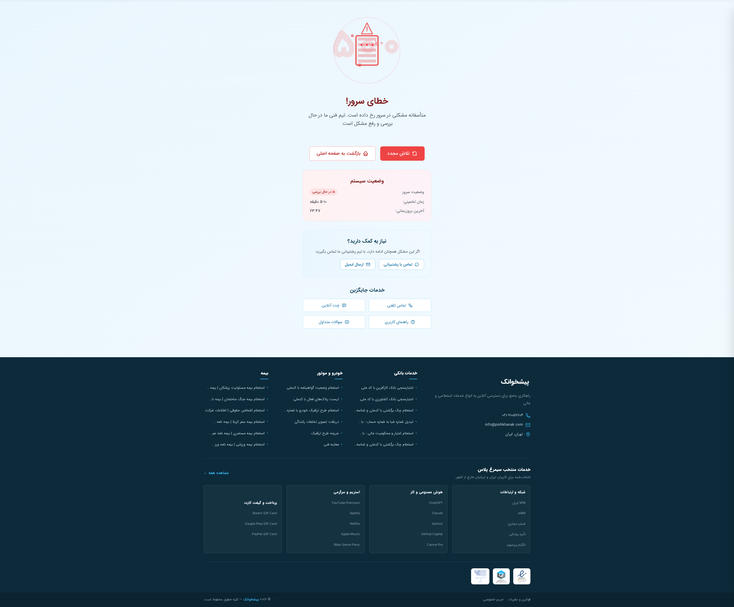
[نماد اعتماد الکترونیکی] (521, 576)
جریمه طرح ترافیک (325, 433)
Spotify (355, 513)
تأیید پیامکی (517, 534)
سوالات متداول (331, 322)
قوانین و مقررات (519, 599)
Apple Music (350, 534)
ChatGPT (436, 503)
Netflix (355, 524)
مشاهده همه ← (216, 473)
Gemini (437, 524)
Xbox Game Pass (347, 544)
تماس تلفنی (397, 305)
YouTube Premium (346, 503)
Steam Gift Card (264, 513)
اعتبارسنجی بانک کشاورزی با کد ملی (386, 399)
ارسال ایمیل (354, 264)
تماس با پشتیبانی (398, 264)
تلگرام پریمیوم (516, 544)
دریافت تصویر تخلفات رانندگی (316, 422)
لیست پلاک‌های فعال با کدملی (316, 399)
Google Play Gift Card (261, 524)
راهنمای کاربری (397, 322)
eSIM (522, 513)
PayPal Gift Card (264, 534)
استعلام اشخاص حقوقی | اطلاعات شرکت (235, 410)
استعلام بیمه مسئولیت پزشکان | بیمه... (236, 388)
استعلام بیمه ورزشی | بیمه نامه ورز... (238, 444)
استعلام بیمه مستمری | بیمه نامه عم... (237, 433)
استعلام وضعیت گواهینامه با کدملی (313, 388)
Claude (437, 513)
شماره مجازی (517, 524)
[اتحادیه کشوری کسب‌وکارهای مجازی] (501, 576)
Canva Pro (435, 544)
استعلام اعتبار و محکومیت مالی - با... (386, 433)
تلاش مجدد (398, 153)
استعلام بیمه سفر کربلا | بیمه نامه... (239, 422)
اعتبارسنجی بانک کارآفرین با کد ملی (387, 388)
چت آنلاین (331, 305)
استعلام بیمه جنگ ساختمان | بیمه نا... (236, 399)
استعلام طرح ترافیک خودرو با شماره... (311, 410)
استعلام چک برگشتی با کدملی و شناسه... (383, 410)
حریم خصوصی (493, 599)
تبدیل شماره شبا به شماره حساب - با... (385, 422)
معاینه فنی (331, 444)
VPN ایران (519, 503)
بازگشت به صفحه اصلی (338, 153)
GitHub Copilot (432, 534)
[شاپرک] (480, 576)
